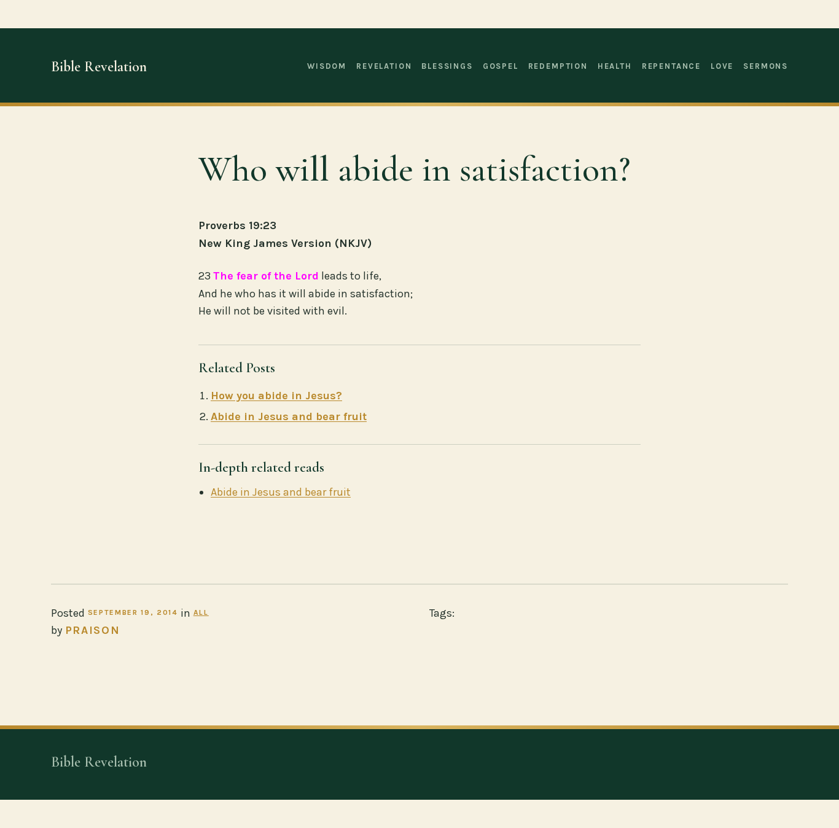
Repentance (671, 66)
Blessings (446, 66)
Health (615, 66)
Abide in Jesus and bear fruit (289, 416)
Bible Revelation (99, 67)
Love (722, 66)
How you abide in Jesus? (276, 395)
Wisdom (326, 66)
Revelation (384, 66)
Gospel (500, 66)
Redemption (558, 66)
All (201, 612)
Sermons (765, 66)
